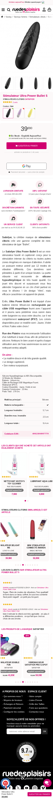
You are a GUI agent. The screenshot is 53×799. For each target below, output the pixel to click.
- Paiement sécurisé (11, 708)
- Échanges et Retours (12, 704)
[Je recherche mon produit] (9, 9)
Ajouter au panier (39, 794)
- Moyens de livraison (12, 700)
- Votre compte (35, 696)
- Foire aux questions (38, 708)
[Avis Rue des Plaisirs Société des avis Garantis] (26, 752)
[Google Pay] (26, 166)
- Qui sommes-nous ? (12, 696)
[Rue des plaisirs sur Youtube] (26, 788)
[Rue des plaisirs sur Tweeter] (18, 788)
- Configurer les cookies (13, 712)
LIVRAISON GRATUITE (13, 191)
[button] (25, 501)
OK (44, 731)
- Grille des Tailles (36, 704)
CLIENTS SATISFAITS (39, 224)
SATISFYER (38, 629)
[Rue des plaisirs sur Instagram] (35, 788)
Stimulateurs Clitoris (18, 99)
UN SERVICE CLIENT (13, 224)
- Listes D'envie (35, 700)
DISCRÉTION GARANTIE (13, 208)
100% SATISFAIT (39, 191)
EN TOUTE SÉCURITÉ (40, 208)
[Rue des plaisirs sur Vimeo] (43, 788)
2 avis (15, 102)
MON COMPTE (44, 9)
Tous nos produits (5, 10)
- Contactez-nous (36, 712)
